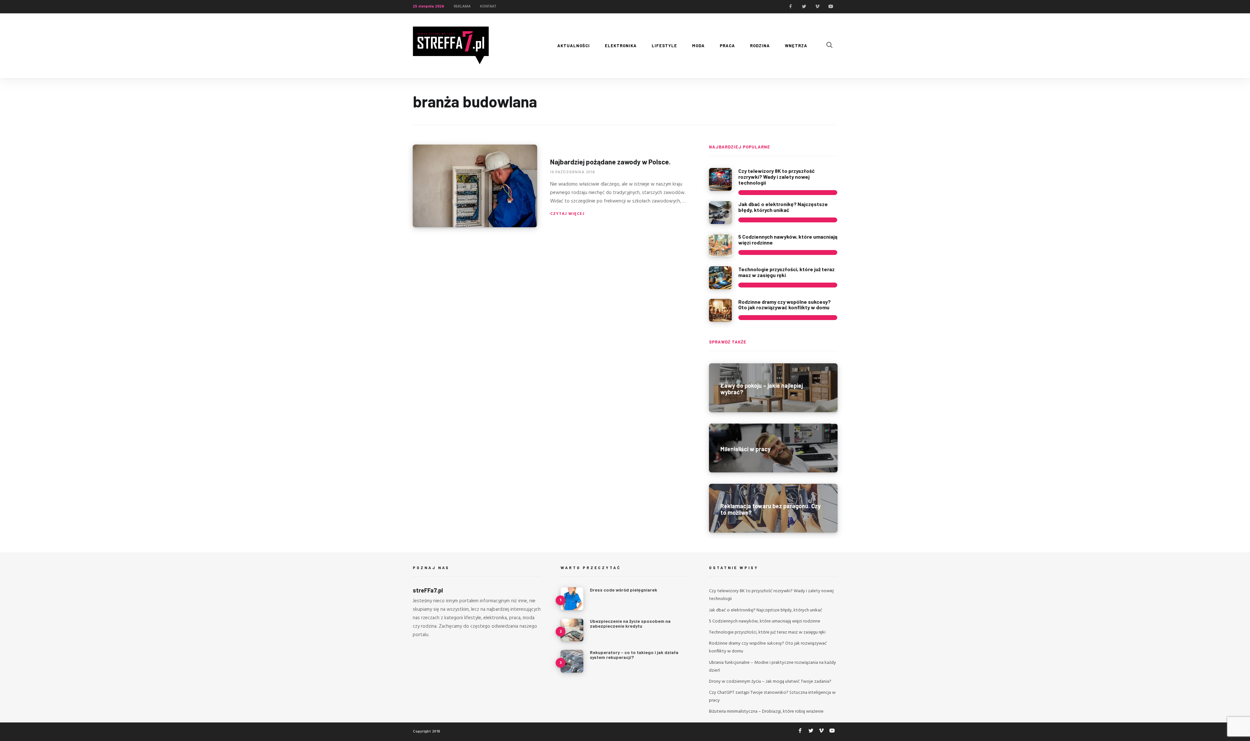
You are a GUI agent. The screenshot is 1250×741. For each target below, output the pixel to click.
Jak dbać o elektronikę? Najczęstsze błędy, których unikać (783, 207)
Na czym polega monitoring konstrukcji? (634, 683)
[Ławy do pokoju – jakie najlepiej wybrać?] (773, 387)
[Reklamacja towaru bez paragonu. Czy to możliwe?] (773, 508)
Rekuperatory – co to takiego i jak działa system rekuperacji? (634, 655)
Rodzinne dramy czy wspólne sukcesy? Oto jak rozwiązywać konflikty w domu (784, 305)
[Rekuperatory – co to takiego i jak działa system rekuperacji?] (572, 661)
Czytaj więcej (567, 214)
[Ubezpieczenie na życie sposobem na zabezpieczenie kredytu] (572, 630)
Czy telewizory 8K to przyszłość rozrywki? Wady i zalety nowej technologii (776, 176)
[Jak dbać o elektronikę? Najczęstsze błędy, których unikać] (720, 212)
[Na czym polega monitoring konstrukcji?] (572, 692)
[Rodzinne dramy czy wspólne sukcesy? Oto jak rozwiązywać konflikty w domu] (720, 310)
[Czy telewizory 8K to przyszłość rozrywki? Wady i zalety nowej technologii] (720, 179)
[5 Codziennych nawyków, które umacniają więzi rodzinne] (720, 245)
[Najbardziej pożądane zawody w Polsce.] (475, 186)
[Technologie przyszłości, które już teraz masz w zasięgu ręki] (720, 277)
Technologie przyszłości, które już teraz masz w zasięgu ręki (786, 272)
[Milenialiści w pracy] (773, 448)
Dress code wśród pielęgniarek (623, 590)
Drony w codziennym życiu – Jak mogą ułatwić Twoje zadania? (770, 681)
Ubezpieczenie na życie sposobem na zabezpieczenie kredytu (630, 623)
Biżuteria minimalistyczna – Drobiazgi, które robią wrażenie (766, 711)
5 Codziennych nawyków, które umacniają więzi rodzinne (787, 239)
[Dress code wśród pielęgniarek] (572, 598)
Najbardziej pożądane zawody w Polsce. (610, 162)
